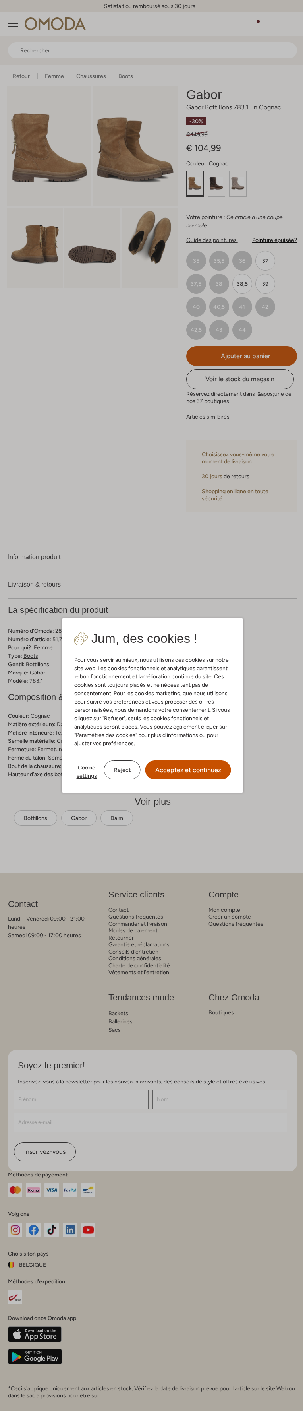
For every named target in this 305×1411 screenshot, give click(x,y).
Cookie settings (87, 771)
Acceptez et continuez (188, 770)
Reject (122, 770)
